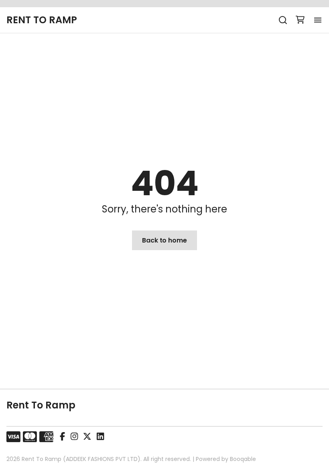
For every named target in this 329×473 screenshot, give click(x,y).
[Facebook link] (62, 437)
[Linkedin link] (100, 437)
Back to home (164, 240)
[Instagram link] (74, 437)
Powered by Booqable (226, 459)
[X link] (87, 437)
